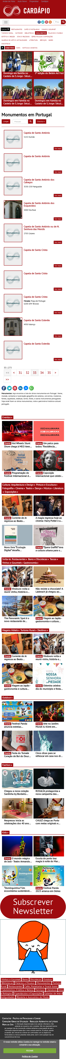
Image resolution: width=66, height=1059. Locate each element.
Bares (25, 979)
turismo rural (7, 32)
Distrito (40, 121)
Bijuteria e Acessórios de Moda (33, 997)
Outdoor (6, 697)
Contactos (6, 1018)
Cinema (19, 488)
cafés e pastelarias (31, 29)
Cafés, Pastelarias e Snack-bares (41, 986)
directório (10, 47)
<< (7, 372)
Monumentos (44, 983)
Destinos (42, 630)
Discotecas (35, 979)
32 (27, 372)
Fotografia (7, 488)
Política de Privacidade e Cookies (27, 1018)
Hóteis (14, 630)
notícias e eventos (29, 47)
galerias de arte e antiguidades (14, 40)
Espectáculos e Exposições (28, 993)
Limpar (6, 121)
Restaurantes (19, 559)
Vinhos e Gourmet (11, 562)
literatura (33, 40)
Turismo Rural (27, 630)
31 (20, 372)
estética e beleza (8, 36)
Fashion (6, 764)
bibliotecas (29, 32)
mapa (18, 47)
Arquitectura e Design (22, 484)
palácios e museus (55, 32)
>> (7, 379)
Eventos (6, 417)
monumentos (41, 32)
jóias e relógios (23, 36)
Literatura (52, 989)
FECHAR (29, 1050)
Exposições (11, 491)
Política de (30, 1056)
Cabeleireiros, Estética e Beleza (18, 989)
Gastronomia (30, 562)
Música (47, 488)
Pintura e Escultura (46, 484)
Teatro (29, 488)
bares (51, 40)
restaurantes (16, 29)
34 (42, 372)
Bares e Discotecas (37, 559)
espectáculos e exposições (42, 36)
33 (34, 372)
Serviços (40, 989)
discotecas (6, 43)
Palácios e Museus (25, 983)
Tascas (53, 559)
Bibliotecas (7, 983)
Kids (4, 832)
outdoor (19, 32)
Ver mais (57, 148)
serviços (43, 40)
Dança (38, 488)
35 (49, 372)
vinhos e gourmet (49, 29)
